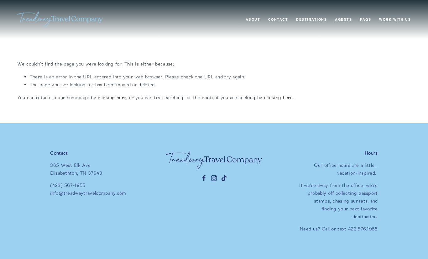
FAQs (365, 19)
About (253, 19)
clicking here (112, 97)
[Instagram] (214, 178)
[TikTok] (224, 178)
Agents (343, 19)
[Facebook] (204, 178)
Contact (278, 19)
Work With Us (395, 19)
